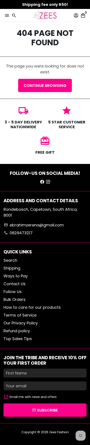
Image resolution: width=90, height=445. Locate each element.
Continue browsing (45, 85)
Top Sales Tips (17, 338)
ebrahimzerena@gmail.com (34, 225)
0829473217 (18, 233)
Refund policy (16, 331)
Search (10, 260)
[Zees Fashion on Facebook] (42, 181)
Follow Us (12, 291)
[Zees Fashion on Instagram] (48, 181)
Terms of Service (19, 315)
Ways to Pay (15, 276)
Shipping (11, 268)
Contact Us (14, 284)
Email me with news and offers (33, 397)
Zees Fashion (59, 432)
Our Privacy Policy (20, 323)
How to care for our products (32, 307)
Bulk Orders (14, 299)
